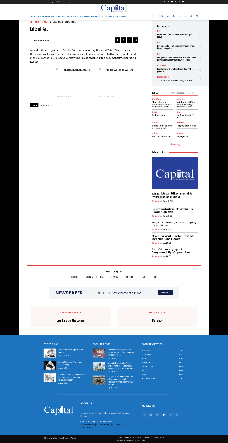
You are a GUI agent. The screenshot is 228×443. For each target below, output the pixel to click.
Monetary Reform (182, 136)
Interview (180, 133)
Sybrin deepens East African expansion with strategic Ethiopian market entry (186, 104)
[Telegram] (172, 1)
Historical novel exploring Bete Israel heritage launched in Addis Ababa (172, 210)
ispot (159, 31)
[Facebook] (160, 1)
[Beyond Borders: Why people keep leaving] (50, 365)
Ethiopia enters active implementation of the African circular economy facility (162, 104)
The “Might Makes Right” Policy (185, 116)
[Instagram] (164, 1)
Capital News (156, 99)
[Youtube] (182, 1)
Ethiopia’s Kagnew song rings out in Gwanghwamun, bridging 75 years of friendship (173, 251)
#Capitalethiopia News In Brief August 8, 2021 (174, 80)
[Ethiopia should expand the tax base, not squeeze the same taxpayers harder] (50, 377)
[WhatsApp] (135, 40)
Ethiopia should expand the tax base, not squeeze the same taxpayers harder (71, 377)
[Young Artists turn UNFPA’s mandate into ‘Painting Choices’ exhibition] (175, 173)
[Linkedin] (168, 1)
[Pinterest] (129, 40)
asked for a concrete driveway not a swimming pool (162, 127)
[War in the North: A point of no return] (50, 353)
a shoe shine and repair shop (161, 136)
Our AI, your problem (158, 115)
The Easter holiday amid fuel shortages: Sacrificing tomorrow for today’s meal (121, 352)
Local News (161, 65)
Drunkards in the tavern (71, 320)
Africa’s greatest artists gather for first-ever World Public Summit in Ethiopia (173, 237)
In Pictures (155, 122)
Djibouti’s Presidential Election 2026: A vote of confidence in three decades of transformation (121, 365)
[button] (197, 16)
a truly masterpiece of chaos (186, 126)
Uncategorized (162, 77)
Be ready (157, 320)
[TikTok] (175, 1)
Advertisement (178, 92)
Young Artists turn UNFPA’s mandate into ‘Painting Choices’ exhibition (172, 195)
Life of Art (46, 105)
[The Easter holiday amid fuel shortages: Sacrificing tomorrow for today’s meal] (99, 353)
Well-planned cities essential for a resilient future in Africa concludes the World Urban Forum (176, 58)
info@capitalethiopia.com (101, 421)
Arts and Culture (38, 22)
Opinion (154, 112)
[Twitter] (179, 1)
